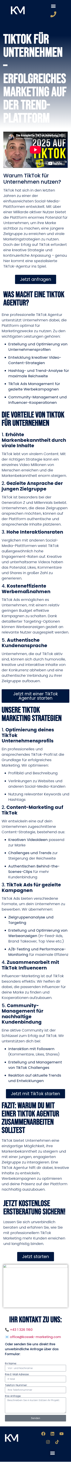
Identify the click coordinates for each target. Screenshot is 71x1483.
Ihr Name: (11, 1363)
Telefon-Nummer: (16, 1385)
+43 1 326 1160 (21, 1329)
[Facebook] (43, 1434)
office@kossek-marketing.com (35, 1337)
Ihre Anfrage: (13, 1396)
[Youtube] (61, 1434)
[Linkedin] (52, 1434)
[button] (53, 6)
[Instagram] (48, 1442)
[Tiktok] (57, 1442)
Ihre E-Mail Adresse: (17, 1374)
